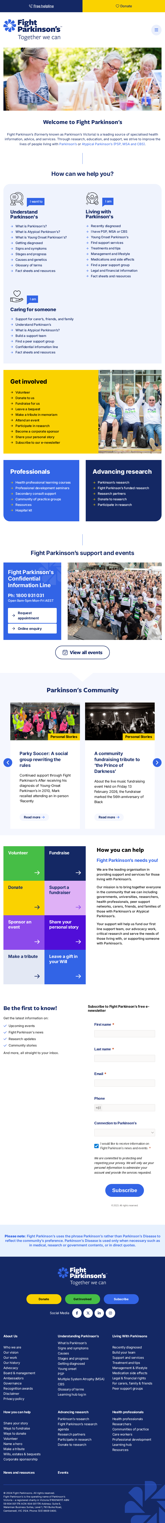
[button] (7, 762)
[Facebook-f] (77, 1313)
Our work (10, 1358)
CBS (61, 1384)
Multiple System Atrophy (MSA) (81, 1379)
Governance (12, 1383)
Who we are (12, 1347)
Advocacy (10, 1368)
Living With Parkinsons (129, 1336)
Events (63, 1472)
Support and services (128, 1358)
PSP (61, 1374)
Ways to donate (14, 1433)
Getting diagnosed (71, 1364)
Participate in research (74, 1439)
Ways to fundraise (16, 1428)
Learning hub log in (72, 1394)
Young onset (67, 1369)
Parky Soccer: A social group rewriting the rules (44, 759)
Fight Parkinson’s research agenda (77, 1426)
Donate (15, 887)
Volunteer (18, 852)
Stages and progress (73, 1358)
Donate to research (72, 1445)
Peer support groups (127, 1388)
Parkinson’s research (73, 1419)
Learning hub (122, 1445)
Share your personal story (64, 924)
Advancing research (73, 1412)
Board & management (19, 1373)
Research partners (71, 1434)
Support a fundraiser (59, 890)
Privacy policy (13, 1399)
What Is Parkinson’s (72, 1343)
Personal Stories (63, 736)
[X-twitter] (88, 1313)
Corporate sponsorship (20, 1459)
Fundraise (59, 852)
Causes (63, 1353)
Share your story (15, 1423)
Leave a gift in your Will (63, 959)
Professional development (131, 1439)
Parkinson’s (68, 144)
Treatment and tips (126, 1363)
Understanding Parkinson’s (78, 1336)
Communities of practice (130, 1429)
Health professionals (128, 1412)
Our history (11, 1363)
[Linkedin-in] (99, 1313)
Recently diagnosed (127, 1347)
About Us (10, 1336)
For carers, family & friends (132, 1383)
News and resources (19, 1472)
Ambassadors (13, 1378)
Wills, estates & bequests (22, 1454)
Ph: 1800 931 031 (26, 595)
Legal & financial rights (129, 1378)
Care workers (122, 1434)
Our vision (10, 1352)
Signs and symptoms (73, 1348)
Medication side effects (129, 1373)
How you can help (17, 1412)
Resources (120, 1450)
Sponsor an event (19, 924)
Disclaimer (11, 1394)
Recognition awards (18, 1388)
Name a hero (12, 1444)
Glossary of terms (71, 1389)
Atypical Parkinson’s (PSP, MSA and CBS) (113, 144)
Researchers (121, 1424)
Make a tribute (23, 956)
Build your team (123, 1352)
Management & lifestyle (129, 1368)
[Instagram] (110, 1313)
